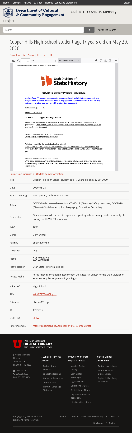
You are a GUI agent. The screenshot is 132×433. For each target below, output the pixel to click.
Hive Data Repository (81, 402)
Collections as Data (80, 385)
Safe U (112, 416)
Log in (127, 2)
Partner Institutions (107, 366)
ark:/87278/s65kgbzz (45, 294)
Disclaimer (98, 423)
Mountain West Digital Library (105, 372)
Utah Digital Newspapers (76, 375)
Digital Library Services (49, 368)
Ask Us (27, 2)
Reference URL (45, 55)
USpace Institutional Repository (80, 396)
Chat (39, 2)
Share (31, 55)
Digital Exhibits (78, 381)
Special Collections (52, 373)
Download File (18, 55)
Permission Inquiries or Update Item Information (37, 173)
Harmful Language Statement (61, 2)
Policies (112, 423)
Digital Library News (80, 390)
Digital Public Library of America (108, 380)
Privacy (62, 416)
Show (36, 317)
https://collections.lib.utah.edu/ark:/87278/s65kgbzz (62, 325)
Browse (17, 2)
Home (6, 2)
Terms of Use (49, 382)
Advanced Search (107, 29)
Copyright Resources (53, 378)
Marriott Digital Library (78, 368)
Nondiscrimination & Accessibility (88, 416)
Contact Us (20, 370)
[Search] (89, 30)
